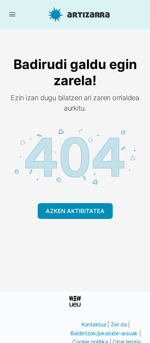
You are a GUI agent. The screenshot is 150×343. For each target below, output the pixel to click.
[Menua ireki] (12, 14)
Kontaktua (94, 324)
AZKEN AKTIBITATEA (75, 211)
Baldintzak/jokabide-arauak (104, 333)
